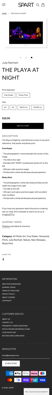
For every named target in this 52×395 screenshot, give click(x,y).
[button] (36, 391)
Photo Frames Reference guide (16, 329)
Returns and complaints (13, 336)
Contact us (7, 322)
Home (4, 13)
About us (6, 319)
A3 (5, 106)
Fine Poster (9, 94)
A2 (13, 106)
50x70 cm (23, 106)
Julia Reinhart (10, 62)
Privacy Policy (8, 294)
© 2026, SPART (8, 388)
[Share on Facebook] (4, 259)
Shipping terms (8, 287)
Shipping (6, 226)
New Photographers (11, 284)
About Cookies (8, 297)
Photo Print (23, 94)
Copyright (7, 301)
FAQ (11, 212)
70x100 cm (37, 106)
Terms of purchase (10, 291)
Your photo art (9, 332)
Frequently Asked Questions (15, 326)
